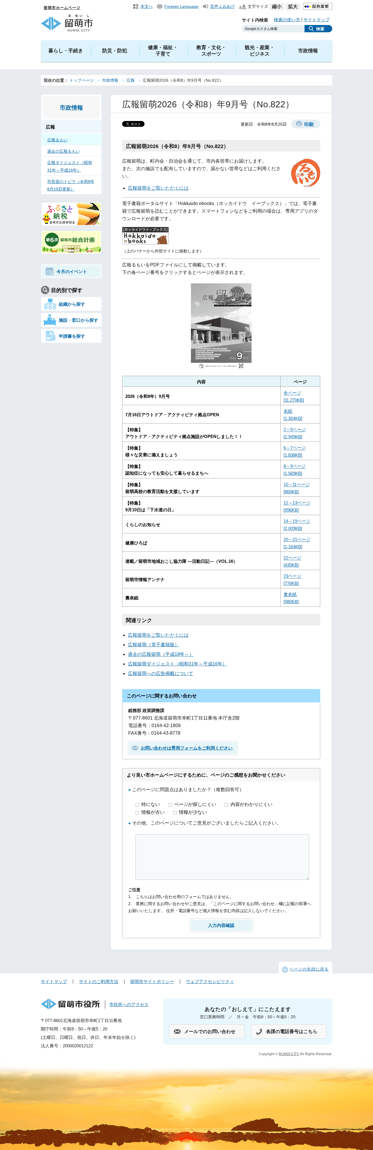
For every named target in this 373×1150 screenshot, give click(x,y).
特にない (151, 804)
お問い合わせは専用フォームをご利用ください (187, 747)
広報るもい (57, 140)
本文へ (146, 6)
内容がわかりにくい (251, 804)
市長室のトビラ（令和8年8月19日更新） (70, 185)
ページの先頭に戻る (309, 969)
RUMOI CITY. (289, 1054)
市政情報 (308, 51)
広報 (130, 80)
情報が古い (153, 812)
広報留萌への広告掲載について (160, 673)
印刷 (309, 124)
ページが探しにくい (195, 804)
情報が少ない (193, 812)
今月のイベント (72, 271)
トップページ (81, 80)
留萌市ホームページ (62, 8)
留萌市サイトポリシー (152, 981)
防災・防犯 (114, 51)
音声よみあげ (222, 6)
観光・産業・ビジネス (260, 51)
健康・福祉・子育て (163, 51)
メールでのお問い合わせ (209, 1031)
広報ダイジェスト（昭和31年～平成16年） (69, 166)
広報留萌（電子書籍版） (153, 644)
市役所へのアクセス (129, 1004)
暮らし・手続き (65, 51)
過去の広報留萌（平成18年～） (161, 654)
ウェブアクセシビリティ (210, 981)
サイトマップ (316, 19)
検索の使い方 (287, 19)
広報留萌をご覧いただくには (158, 188)
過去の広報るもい (63, 151)
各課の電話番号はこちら (291, 1031)
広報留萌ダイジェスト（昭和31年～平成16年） (177, 663)
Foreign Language (181, 6)
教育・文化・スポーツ (211, 51)
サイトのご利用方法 (98, 981)
